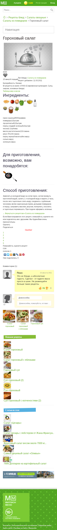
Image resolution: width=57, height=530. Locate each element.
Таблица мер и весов (11, 91)
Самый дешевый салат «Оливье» (22, 453)
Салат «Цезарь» (12, 423)
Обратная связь (44, 525)
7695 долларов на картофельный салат (25, 463)
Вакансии (33, 528)
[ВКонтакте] (5, 255)
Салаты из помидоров (15, 20)
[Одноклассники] (11, 255)
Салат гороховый (13, 349)
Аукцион (17, 3)
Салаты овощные (36, 17)
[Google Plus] (20, 255)
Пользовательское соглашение (24, 525)
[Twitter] (8, 255)
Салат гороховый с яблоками (23, 326)
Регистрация (41, 3)
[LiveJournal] (17, 255)
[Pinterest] (23, 255)
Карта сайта (7, 528)
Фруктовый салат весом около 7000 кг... (25, 443)
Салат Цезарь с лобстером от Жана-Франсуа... (29, 433)
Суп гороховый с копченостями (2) (22, 400)
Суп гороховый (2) (14, 380)
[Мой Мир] (14, 255)
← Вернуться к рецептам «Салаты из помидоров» (24, 213)
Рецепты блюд (16, 17)
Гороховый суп (37, 324)
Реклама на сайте (20, 528)
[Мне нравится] (40, 288)
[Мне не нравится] (47, 288)
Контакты (7, 525)
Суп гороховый (12, 390)
